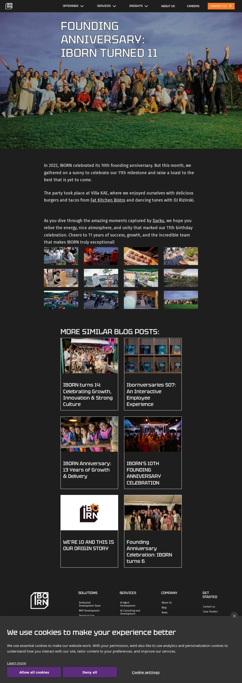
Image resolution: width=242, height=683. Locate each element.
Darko (158, 220)
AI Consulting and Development (130, 612)
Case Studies (210, 611)
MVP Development (89, 610)
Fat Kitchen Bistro (108, 200)
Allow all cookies (34, 672)
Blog (164, 607)
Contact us (209, 606)
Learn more (16, 663)
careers (193, 6)
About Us (168, 6)
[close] (234, 616)
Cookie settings (146, 672)
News (165, 612)
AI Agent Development (127, 604)
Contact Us (219, 6)
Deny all (89, 672)
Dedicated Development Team (90, 604)
